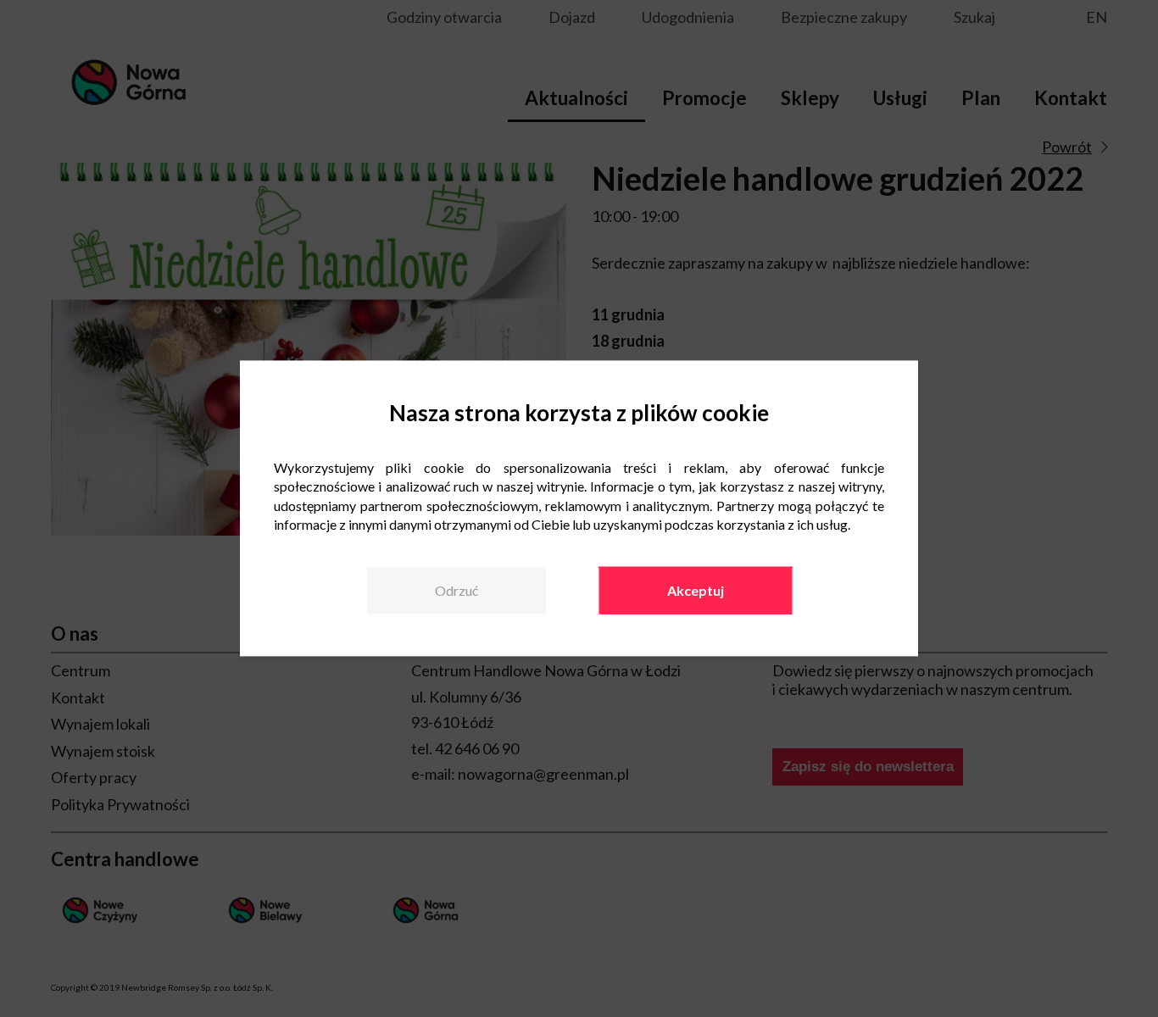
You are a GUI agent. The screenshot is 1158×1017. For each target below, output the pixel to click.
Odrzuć (456, 590)
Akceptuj (695, 590)
